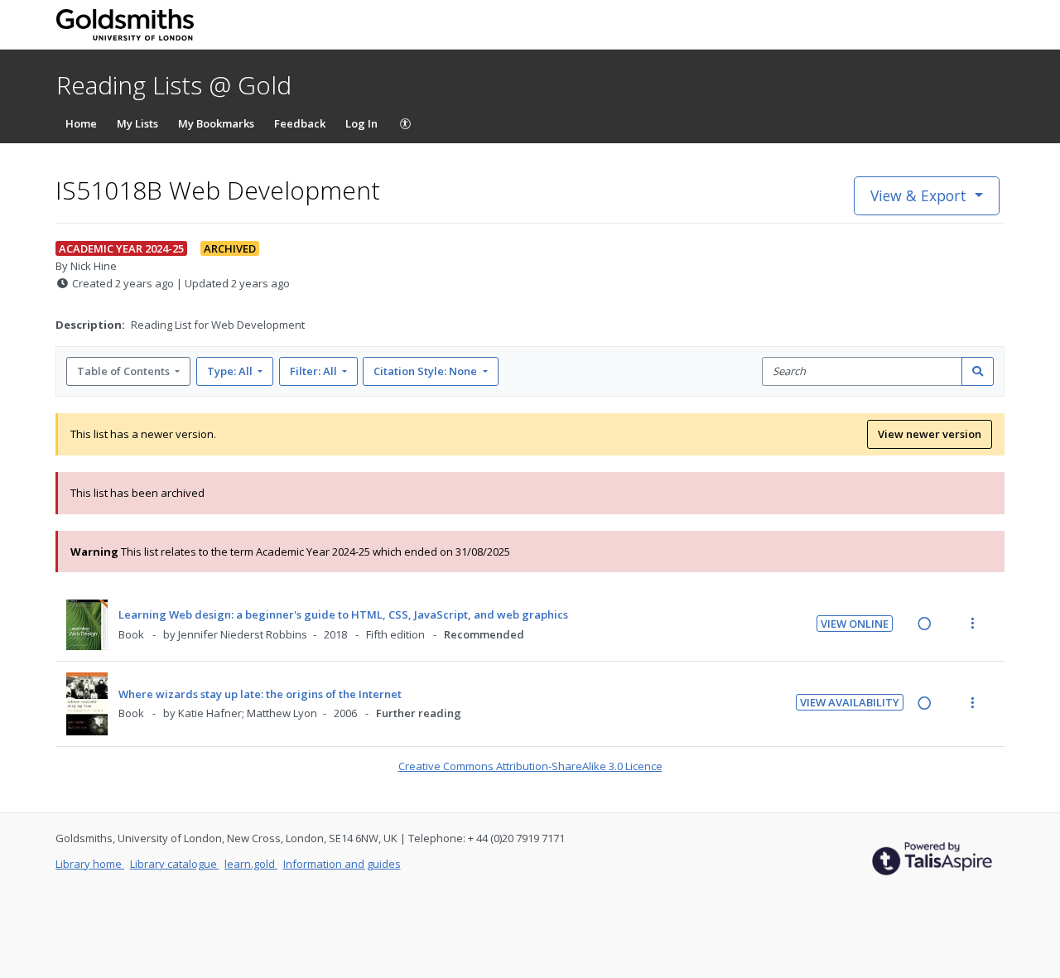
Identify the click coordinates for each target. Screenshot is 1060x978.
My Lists (137, 123)
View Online (855, 623)
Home (81, 123)
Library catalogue (174, 863)
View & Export (918, 195)
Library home (89, 863)
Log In (361, 123)
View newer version (929, 433)
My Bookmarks (216, 123)
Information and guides (342, 863)
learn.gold (250, 863)
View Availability (849, 702)
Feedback (299, 123)
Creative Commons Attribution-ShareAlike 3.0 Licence (530, 766)
